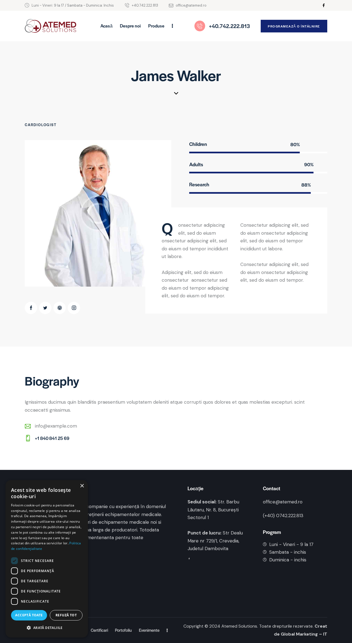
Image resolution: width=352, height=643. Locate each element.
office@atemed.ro (282, 502)
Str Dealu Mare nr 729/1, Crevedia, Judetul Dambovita (215, 540)
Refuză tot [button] (66, 615)
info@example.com (56, 426)
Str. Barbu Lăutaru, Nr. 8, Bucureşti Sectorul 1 (213, 509)
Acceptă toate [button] (29, 615)
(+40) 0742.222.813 (283, 515)
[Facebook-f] (323, 5)
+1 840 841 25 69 (52, 438)
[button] (46, 628)
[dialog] (47, 559)
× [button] (82, 486)
